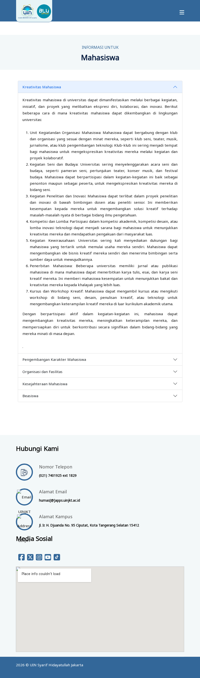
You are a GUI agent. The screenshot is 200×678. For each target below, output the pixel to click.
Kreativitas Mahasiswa (41, 86)
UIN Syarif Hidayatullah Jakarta (56, 664)
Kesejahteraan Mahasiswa (44, 383)
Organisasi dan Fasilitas (42, 371)
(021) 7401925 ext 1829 (58, 475)
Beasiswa (30, 395)
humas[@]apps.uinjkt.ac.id (59, 500)
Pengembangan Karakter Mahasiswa (54, 359)
